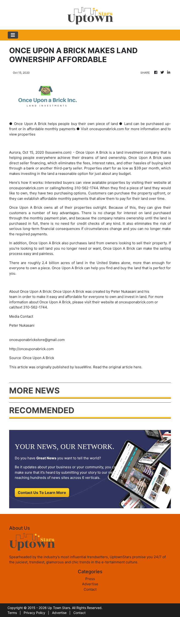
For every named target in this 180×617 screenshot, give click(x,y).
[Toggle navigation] (13, 35)
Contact (90, 589)
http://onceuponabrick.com (31, 349)
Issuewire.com (58, 152)
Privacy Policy (34, 613)
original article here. (125, 367)
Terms (12, 613)
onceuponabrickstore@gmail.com (37, 339)
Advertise (90, 584)
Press (90, 579)
